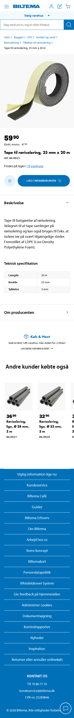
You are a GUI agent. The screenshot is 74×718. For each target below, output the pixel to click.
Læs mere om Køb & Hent (35, 348)
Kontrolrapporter (37, 626)
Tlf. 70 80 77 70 (37, 684)
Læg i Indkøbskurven (41, 180)
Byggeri (18, 37)
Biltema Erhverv (37, 517)
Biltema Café (37, 496)
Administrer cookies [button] (37, 605)
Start (7, 37)
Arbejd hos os (37, 539)
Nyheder (37, 637)
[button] (37, 15)
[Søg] (69, 25)
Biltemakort (37, 561)
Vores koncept (37, 550)
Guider (37, 507)
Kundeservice (37, 485)
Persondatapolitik (37, 572)
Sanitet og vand (45, 37)
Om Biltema (37, 528)
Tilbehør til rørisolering (37, 42)
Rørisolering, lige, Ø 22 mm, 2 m (50, 426)
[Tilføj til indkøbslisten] (10, 181)
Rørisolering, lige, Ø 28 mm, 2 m (17, 426)
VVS (29, 37)
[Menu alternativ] (6, 6)
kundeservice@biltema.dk (37, 691)
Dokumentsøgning (37, 616)
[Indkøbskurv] (68, 6)
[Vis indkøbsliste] (60, 6)
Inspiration (37, 648)
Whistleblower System (37, 583)
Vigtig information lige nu (37, 474)
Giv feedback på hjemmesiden (37, 594)
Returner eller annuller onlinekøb (37, 659)
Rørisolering (11, 42)
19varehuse (35, 166)
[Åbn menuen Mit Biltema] (51, 6)
